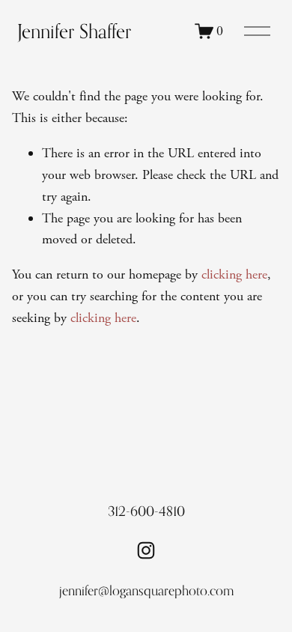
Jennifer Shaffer (74, 31)
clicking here (234, 274)
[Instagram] (146, 550)
